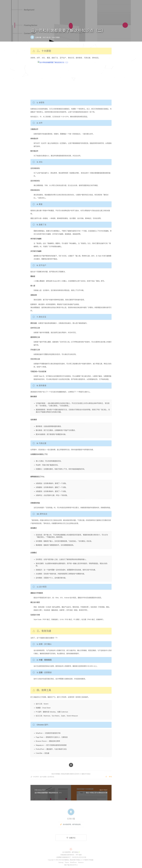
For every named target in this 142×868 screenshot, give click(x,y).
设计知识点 (50, 777)
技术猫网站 (65, 860)
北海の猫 (38, 37)
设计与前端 (43, 777)
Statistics (81, 862)
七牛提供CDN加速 (87, 860)
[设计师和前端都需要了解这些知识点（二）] (71, 79)
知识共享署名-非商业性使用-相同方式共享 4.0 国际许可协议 (71, 774)
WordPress (73, 862)
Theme (67, 862)
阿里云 (79, 860)
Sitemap (60, 862)
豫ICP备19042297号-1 (71, 865)
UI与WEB (36, 777)
